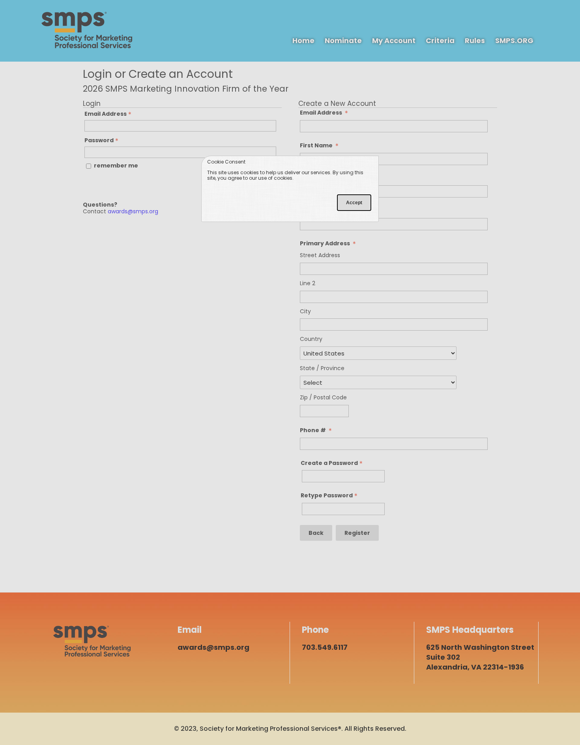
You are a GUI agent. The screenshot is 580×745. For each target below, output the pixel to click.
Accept (354, 202)
